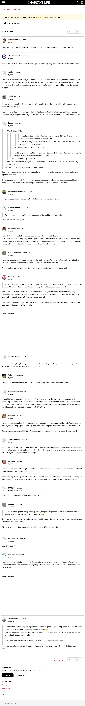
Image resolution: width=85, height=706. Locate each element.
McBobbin (12, 228)
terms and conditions (43, 17)
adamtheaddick (14, 56)
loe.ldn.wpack (13, 391)
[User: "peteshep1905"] (4, 539)
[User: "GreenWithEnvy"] (4, 208)
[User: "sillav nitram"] (4, 40)
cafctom (11, 461)
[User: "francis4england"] (4, 440)
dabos (10, 123)
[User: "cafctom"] (4, 462)
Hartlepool (65, 172)
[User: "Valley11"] (4, 376)
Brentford (12, 175)
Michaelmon (13, 554)
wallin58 (11, 72)
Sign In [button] (7, 675)
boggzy (11, 504)
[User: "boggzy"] (4, 505)
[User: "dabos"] (4, 124)
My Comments (6, 688)
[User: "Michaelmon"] (4, 555)
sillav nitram (13, 39)
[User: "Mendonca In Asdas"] (4, 192)
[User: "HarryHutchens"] (4, 357)
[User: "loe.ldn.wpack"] (4, 392)
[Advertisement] (43, 332)
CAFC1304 (11, 488)
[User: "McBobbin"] (4, 229)
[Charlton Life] (39, 2)
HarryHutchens (14, 356)
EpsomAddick (13, 618)
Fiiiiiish (10, 96)
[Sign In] (82, 2)
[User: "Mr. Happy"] (4, 416)
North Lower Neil (14, 252)
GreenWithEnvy (14, 207)
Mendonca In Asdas (15, 191)
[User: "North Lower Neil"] (4, 253)
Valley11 (11, 375)
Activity (4, 685)
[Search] (78, 2)
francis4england (14, 439)
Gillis (10, 276)
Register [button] (21, 675)
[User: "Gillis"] (4, 277)
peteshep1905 (13, 538)
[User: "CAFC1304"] (4, 489)
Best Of (4, 694)
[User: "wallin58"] (4, 73)
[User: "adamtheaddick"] (4, 56)
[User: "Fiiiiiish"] (4, 97)
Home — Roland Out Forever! (58, 661)
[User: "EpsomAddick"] (4, 619)
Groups (4, 691)
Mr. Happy (11, 415)
